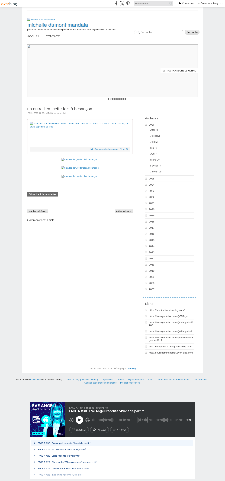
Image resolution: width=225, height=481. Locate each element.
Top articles (107, 379)
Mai (152, 147)
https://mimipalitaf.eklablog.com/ (167, 310)
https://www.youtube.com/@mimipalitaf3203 (171, 324)
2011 (151, 264)
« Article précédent (37, 211)
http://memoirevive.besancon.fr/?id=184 (109, 149)
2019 (152, 215)
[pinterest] (128, 3)
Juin (152, 141)
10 (126, 99)
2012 (152, 258)
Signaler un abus (136, 379)
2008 (152, 283)
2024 (152, 184)
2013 (152, 252)
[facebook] (116, 3)
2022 (152, 197)
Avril (152, 153)
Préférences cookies (130, 383)
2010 (152, 270)
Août (152, 129)
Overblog (131, 368)
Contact (53, 36)
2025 (152, 178)
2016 (152, 234)
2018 (152, 221)
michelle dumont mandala (57, 24)
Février (154, 165)
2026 (152, 124)
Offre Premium (200, 379)
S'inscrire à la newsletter (42, 194)
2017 (152, 227)
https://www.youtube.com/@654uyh (168, 316)
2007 (152, 289)
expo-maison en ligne (183, 71)
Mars (153, 159)
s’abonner (81, 430)
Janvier (154, 171)
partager (101, 430)
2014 (152, 246)
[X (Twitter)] (122, 3)
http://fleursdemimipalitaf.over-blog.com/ (171, 352)
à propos (121, 430)
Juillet (153, 135)
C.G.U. (151, 379)
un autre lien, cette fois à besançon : (61, 108)
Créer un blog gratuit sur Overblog (82, 379)
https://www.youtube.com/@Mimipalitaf (170, 331)
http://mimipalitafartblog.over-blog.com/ (170, 346)
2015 (152, 240)
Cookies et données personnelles (100, 383)
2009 (152, 277)
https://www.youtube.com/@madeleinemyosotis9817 (171, 339)
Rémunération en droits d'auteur (173, 379)
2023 (152, 190)
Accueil (33, 36)
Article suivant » (123, 211)
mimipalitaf (35, 379)
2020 (152, 209)
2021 (152, 203)
